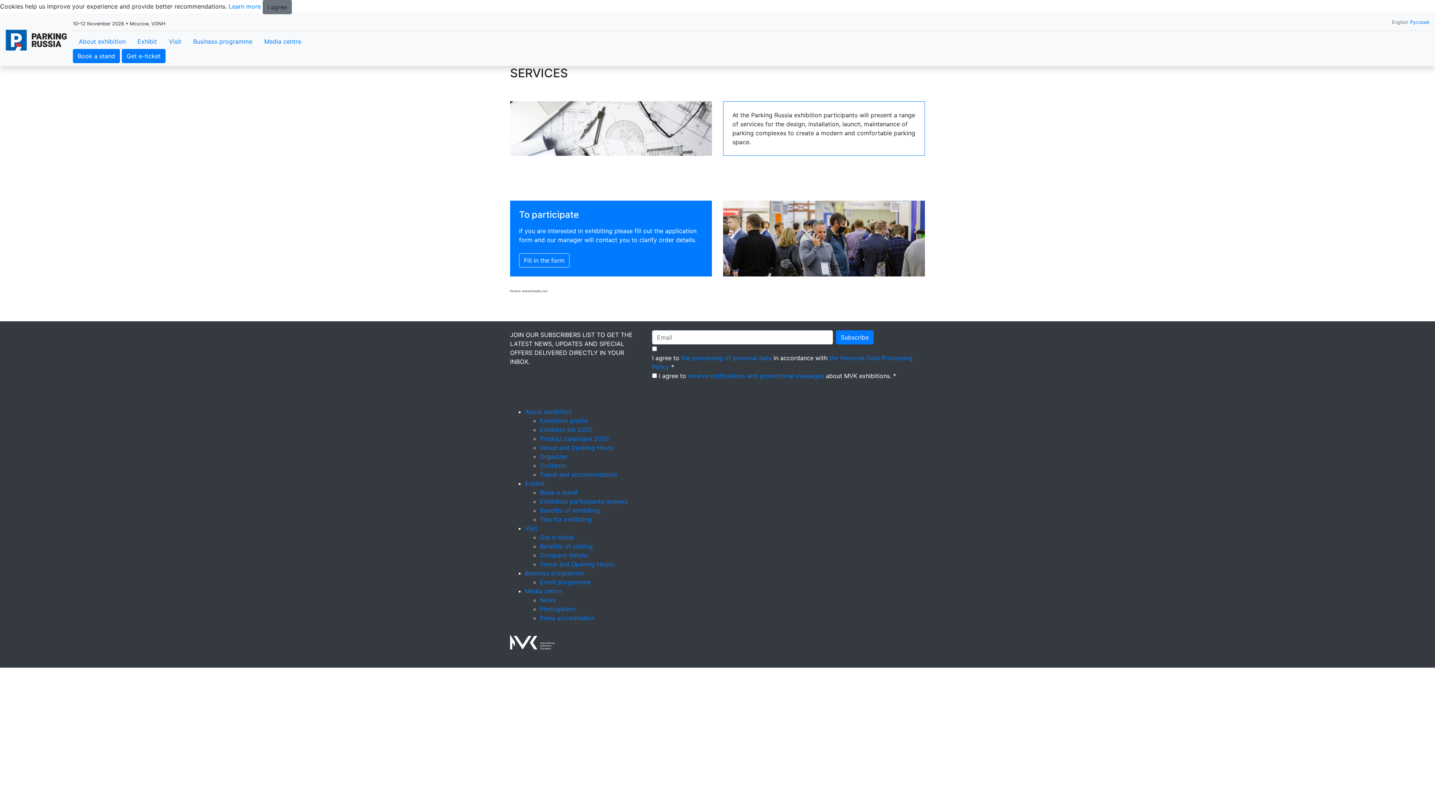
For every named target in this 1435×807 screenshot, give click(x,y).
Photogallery (558, 609)
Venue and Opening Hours (577, 447)
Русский (1419, 22)
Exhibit (147, 41)
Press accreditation (567, 618)
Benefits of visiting (566, 546)
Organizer (554, 456)
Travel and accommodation (578, 474)
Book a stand (96, 56)
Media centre (282, 41)
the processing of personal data (726, 358)
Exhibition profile (564, 420)
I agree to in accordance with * (782, 362)
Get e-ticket (144, 56)
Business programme (222, 41)
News (548, 600)
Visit (175, 41)
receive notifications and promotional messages (756, 376)
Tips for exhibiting (566, 519)
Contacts (553, 465)
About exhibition (102, 41)
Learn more (245, 6)
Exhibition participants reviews (583, 501)
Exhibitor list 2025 (566, 429)
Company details (564, 555)
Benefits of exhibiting (570, 510)
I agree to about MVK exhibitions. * (777, 376)
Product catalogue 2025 (574, 438)
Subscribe (855, 337)
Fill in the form (544, 260)
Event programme (565, 582)
